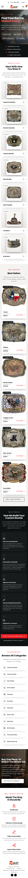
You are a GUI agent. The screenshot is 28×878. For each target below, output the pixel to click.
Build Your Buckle (8, 38)
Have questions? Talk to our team (14, 640)
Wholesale (14, 872)
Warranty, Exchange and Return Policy (14, 870)
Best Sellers (18, 34)
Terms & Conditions (14, 866)
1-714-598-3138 (14, 2)
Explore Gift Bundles (12, 781)
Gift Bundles (20, 38)
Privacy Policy (10, 868)
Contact (19, 868)
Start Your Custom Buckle (14, 636)
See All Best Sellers (14, 499)
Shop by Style (7, 34)
